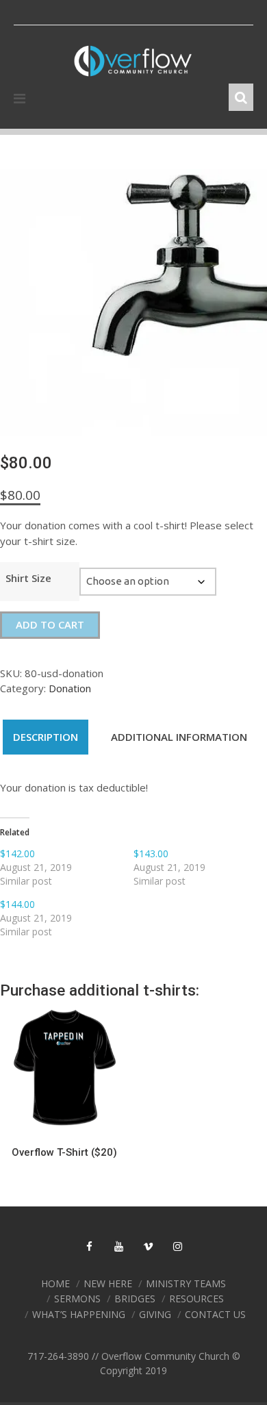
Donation (70, 688)
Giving (155, 1314)
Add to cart (50, 624)
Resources (196, 1298)
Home (55, 1283)
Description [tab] (45, 737)
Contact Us (215, 1314)
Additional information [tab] (179, 737)
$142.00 (17, 853)
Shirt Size (28, 578)
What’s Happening (78, 1314)
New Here (108, 1283)
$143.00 (151, 853)
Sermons (77, 1298)
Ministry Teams (186, 1283)
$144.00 (17, 904)
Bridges (134, 1298)
